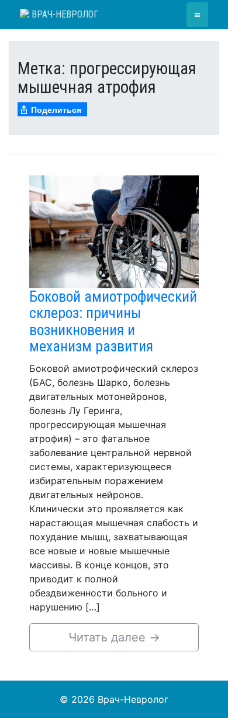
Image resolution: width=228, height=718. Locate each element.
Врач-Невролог (63, 14)
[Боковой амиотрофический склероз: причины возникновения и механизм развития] (114, 231)
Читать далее (114, 637)
